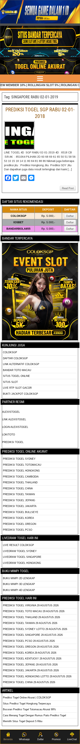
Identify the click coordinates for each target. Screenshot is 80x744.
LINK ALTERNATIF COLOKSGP (21, 364)
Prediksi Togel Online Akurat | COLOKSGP (27, 697)
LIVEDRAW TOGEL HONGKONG (22, 562)
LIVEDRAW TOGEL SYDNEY (20, 551)
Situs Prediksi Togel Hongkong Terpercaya (27, 703)
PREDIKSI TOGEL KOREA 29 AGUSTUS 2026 (29, 652)
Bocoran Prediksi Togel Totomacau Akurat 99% (29, 709)
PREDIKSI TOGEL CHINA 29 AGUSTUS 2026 (29, 682)
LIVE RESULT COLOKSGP (18, 545)
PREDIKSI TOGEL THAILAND (20, 482)
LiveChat (72, 739)
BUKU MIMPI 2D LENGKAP (19, 578)
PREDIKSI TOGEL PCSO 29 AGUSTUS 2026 (29, 640)
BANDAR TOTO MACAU (17, 370)
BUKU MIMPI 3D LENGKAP (19, 584)
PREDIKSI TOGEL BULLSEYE (20, 512)
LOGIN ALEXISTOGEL (15, 427)
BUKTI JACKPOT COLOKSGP (20, 393)
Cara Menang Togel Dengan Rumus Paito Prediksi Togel (34, 715)
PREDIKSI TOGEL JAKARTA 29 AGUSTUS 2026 (31, 670)
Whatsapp (24, 739)
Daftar (70, 215)
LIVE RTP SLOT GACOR (17, 387)
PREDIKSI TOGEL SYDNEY (19, 458)
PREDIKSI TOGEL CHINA (18, 488)
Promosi (56, 739)
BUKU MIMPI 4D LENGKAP (19, 590)
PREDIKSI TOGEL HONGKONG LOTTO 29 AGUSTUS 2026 (37, 676)
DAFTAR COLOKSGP (15, 358)
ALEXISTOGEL (11, 411)
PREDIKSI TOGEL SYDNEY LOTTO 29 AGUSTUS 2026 (35, 629)
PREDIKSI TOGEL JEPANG (19, 500)
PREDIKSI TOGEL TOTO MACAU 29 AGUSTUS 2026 (33, 611)
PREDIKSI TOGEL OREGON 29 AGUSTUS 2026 (31, 646)
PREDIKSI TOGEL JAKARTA (20, 506)
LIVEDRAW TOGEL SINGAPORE (22, 556)
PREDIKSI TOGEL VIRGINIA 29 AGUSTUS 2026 (31, 605)
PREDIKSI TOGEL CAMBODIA (21, 476)
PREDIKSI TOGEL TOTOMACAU (22, 464)
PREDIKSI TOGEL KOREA (18, 517)
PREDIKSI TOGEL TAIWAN (19, 494)
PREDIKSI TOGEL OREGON (19, 524)
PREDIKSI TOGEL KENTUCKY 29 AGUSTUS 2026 (32, 658)
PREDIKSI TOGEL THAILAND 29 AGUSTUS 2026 (31, 617)
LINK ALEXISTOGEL (14, 419)
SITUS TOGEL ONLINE (16, 376)
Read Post (68, 188)
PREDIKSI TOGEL (12, 442)
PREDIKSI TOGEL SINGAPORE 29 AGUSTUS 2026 (33, 634)
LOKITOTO (8, 434)
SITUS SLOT (10, 382)
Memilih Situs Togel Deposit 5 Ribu (22, 721)
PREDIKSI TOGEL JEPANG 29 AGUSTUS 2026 (30, 664)
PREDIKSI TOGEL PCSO (17, 529)
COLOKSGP (10, 352)
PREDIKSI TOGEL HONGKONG (21, 470)
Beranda (8, 739)
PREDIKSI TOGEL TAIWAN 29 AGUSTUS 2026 (30, 623)
